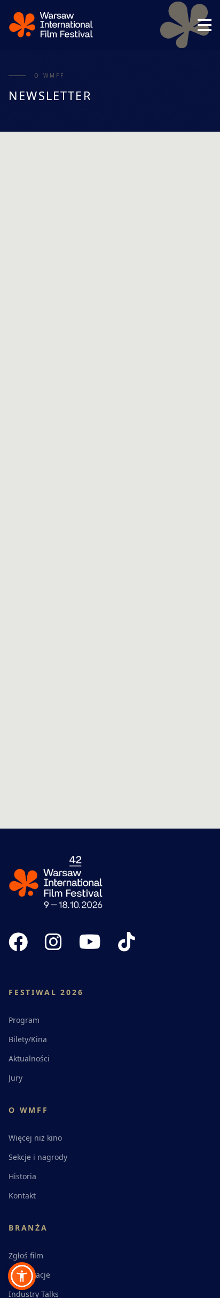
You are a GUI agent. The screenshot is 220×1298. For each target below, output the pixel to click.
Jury (15, 1078)
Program (24, 1020)
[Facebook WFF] (18, 942)
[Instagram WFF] (53, 942)
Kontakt (22, 1195)
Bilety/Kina (28, 1039)
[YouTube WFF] (90, 942)
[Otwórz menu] (204, 25)
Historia (22, 1176)
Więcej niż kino (35, 1138)
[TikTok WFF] (126, 942)
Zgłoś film (26, 1255)
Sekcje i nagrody (38, 1157)
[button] (22, 1276)
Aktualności (29, 1058)
